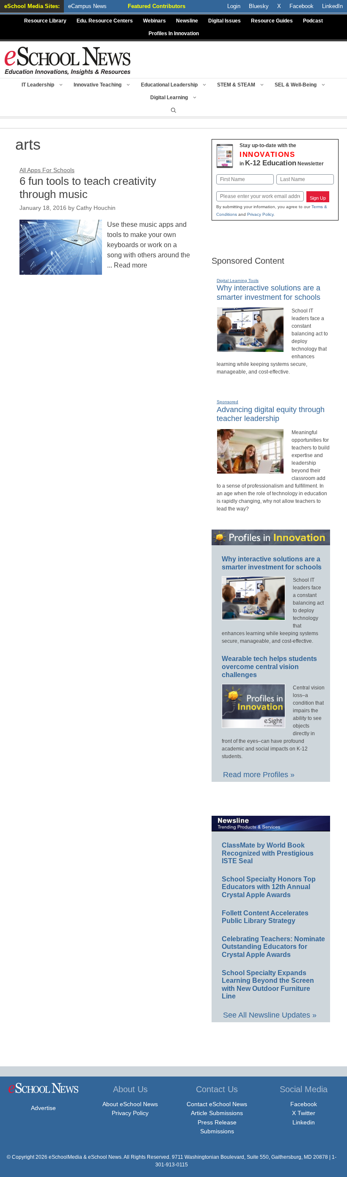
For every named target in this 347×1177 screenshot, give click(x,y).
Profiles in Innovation (174, 33)
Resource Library (45, 21)
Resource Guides (272, 21)
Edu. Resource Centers (105, 21)
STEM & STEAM (236, 85)
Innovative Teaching (97, 85)
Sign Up (318, 198)
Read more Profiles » (259, 774)
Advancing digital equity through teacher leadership (271, 414)
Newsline (187, 21)
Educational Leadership (169, 85)
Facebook (303, 1104)
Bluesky (259, 6)
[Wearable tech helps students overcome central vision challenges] (253, 724)
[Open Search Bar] (173, 110)
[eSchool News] (67, 60)
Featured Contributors (156, 6)
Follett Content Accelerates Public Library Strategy (265, 917)
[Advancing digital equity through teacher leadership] (250, 470)
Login (233, 6)
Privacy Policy (260, 214)
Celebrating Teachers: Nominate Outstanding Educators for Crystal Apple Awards (273, 946)
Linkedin (303, 1122)
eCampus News (87, 6)
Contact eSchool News (217, 1104)
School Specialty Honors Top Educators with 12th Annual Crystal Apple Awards (269, 887)
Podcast (313, 21)
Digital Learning (169, 97)
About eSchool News (130, 1104)
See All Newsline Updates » (270, 1015)
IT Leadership (38, 85)
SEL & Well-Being (296, 85)
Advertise (43, 1107)
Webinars (154, 21)
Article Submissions (217, 1113)
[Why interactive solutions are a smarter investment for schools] (250, 348)
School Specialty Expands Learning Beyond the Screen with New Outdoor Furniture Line (268, 984)
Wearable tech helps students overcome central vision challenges (269, 666)
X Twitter (303, 1113)
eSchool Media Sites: (32, 6)
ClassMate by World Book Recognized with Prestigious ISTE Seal (268, 853)
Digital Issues (224, 21)
